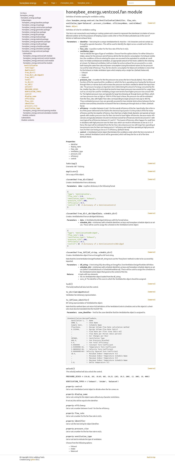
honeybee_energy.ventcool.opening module (39, 111)
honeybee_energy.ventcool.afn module (37, 56)
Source (96, 1)
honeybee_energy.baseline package (35, 23)
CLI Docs (23, 13)
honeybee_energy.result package (34, 44)
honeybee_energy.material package (35, 39)
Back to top (151, 457)
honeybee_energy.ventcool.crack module (38, 61)
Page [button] (53, 3)
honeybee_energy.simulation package (36, 49)
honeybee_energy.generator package (36, 30)
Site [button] (45, 3)
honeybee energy (28, 3)
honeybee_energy (27, 15)
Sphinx (32, 460)
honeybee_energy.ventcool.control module (39, 58)
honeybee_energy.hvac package (34, 32)
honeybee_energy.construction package (37, 27)
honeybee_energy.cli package (33, 25)
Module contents (29, 115)
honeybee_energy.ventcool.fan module (37, 63)
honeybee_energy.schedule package (35, 46)
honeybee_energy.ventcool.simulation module (40, 113)
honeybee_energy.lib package (33, 34)
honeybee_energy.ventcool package (35, 51)
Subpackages (26, 20)
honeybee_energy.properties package (36, 42)
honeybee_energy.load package (34, 37)
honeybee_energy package (31, 18)
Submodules (27, 53)
